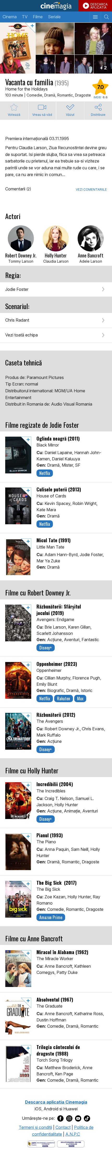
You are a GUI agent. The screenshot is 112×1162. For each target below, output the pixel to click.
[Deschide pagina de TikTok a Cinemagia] (87, 1118)
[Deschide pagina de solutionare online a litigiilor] (70, 1143)
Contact (63, 1127)
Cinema (10, 16)
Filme (38, 16)
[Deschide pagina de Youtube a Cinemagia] (78, 1118)
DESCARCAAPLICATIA (99, 5)
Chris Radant (17, 320)
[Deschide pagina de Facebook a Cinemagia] (60, 1118)
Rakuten (63, 698)
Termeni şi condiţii (35, 1127)
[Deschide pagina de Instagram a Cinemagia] (69, 1118)
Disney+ (45, 648)
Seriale (54, 16)
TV (25, 16)
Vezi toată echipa (21, 335)
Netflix (44, 473)
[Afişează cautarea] (106, 16)
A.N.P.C (72, 1134)
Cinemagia (56, 5)
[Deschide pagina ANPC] (41, 1143)
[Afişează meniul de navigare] (95, 16)
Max (80, 698)
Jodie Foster (16, 289)
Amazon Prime (50, 917)
